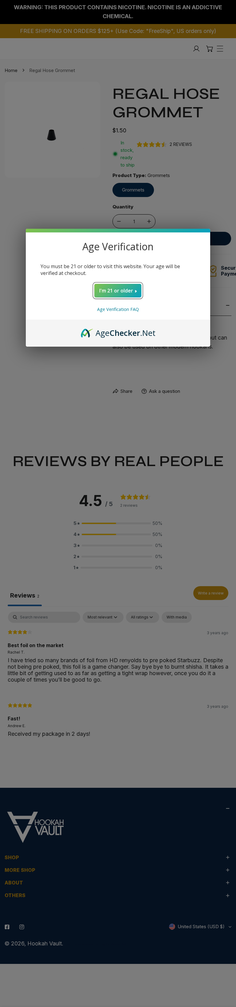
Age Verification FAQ (118, 309)
